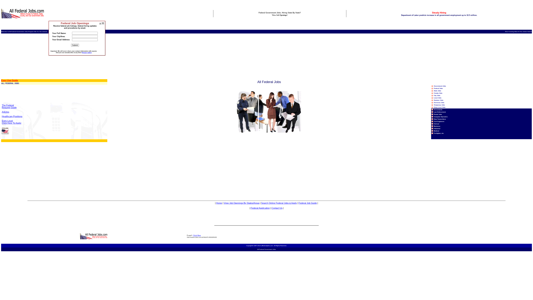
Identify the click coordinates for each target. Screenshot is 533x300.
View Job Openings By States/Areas (241, 203)
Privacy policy (87, 52)
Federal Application (260, 208)
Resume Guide (9, 107)
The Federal (8, 105)
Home (219, 203)
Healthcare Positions (12, 116)
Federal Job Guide (308, 203)
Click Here (197, 235)
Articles (5, 112)
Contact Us (276, 208)
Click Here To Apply (11, 123)
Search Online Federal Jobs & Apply (279, 203)
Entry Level (7, 121)
